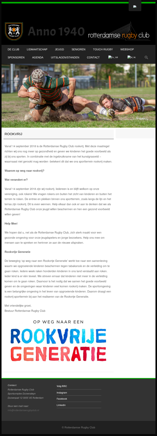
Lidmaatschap (37, 49)
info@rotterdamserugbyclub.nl (23, 410)
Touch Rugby (103, 49)
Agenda (37, 57)
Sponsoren (16, 57)
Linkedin (61, 405)
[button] (146, 57)
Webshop (127, 49)
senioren (78, 49)
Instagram (62, 392)
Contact (93, 57)
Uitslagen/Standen (65, 57)
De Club (13, 49)
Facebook (62, 398)
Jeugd (59, 49)
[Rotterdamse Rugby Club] (78, 31)
